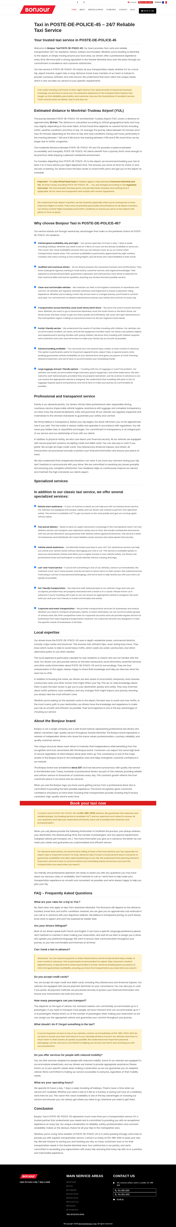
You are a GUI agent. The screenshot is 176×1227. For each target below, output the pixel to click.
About (82, 9)
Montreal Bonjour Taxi (87, 1224)
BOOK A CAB (149, 11)
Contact (123, 9)
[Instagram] (84, 2)
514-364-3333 (123, 1194)
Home (74, 9)
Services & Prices (95, 9)
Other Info (111, 9)
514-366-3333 (146, 2)
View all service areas (75, 1214)
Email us (120, 1199)
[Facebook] (78, 2)
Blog (133, 9)
